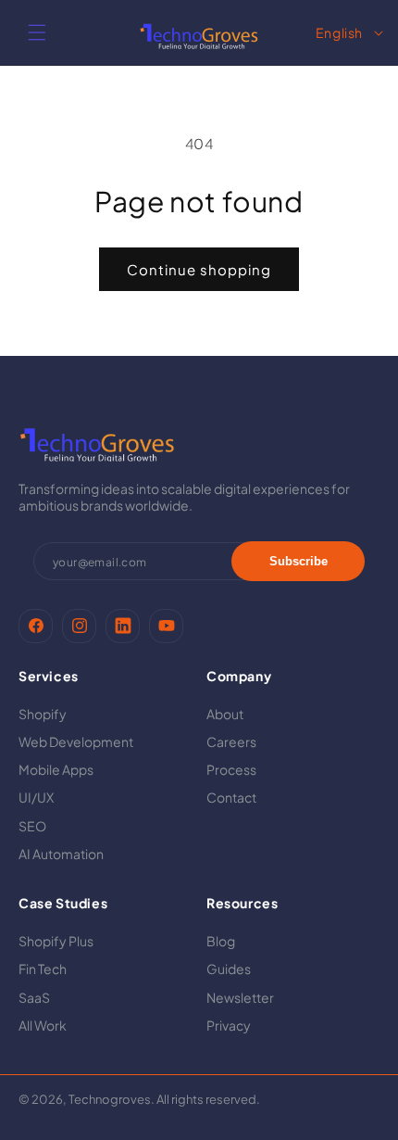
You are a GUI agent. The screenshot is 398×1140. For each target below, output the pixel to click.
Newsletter (240, 997)
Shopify (43, 713)
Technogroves (109, 1099)
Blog (220, 940)
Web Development (76, 741)
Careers (231, 741)
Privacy (228, 1025)
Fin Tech (43, 968)
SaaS (34, 997)
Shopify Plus (56, 940)
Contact (231, 797)
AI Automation (61, 853)
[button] (37, 32)
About (224, 713)
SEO (32, 825)
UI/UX (36, 797)
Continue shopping (199, 269)
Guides (228, 968)
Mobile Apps (56, 769)
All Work (43, 1025)
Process (231, 769)
